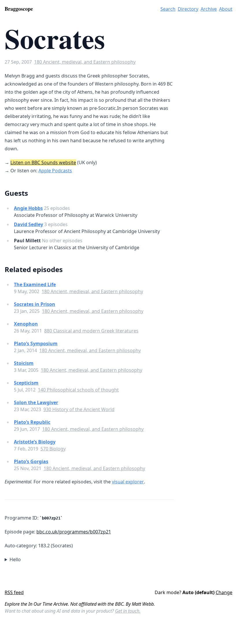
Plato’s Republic (32, 422)
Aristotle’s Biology (34, 442)
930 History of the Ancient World (78, 409)
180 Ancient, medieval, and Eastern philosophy (85, 62)
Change (224, 592)
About (225, 9)
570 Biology (53, 449)
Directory (188, 9)
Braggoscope (19, 8)
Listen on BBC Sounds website (43, 162)
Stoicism (24, 363)
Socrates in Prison (34, 304)
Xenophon (26, 324)
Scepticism (26, 383)
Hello (15, 559)
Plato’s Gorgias (31, 461)
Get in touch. (127, 611)
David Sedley (28, 224)
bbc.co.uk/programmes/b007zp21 (73, 532)
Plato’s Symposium (36, 343)
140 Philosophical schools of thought (78, 390)
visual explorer (128, 481)
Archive (209, 9)
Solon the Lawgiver (36, 402)
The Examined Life (35, 284)
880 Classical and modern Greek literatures (91, 331)
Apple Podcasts (55, 170)
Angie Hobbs (28, 208)
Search (167, 9)
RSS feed (14, 592)
